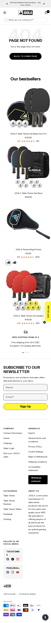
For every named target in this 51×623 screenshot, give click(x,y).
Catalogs (7, 443)
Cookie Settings (35, 452)
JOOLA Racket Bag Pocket (28, 249)
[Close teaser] (44, 322)
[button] (48, 311)
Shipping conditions (37, 462)
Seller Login (8, 448)
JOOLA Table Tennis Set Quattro (28, 316)
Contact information (12, 433)
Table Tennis (9, 495)
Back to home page (25, 56)
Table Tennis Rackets (9, 502)
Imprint (31, 433)
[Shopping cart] (46, 12)
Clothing (7, 519)
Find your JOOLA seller (11, 455)
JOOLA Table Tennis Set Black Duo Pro (28, 134)
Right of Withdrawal (37, 457)
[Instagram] (17, 559)
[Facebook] (7, 559)
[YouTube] (17, 572)
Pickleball (7, 514)
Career (6, 438)
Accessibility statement (34, 469)
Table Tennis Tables (12, 509)
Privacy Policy (35, 446)
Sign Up (25, 406)
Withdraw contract (36, 479)
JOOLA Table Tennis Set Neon (28, 193)
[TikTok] (12, 559)
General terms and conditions (37, 440)
